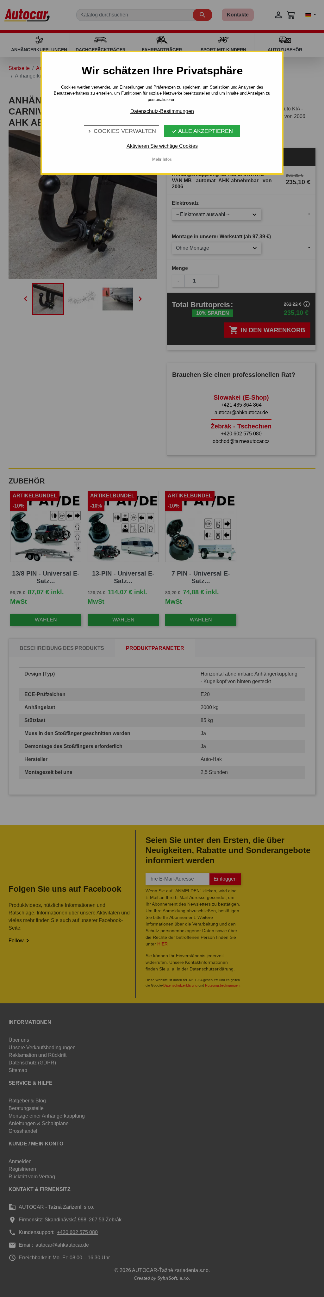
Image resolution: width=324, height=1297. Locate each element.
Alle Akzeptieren (202, 131)
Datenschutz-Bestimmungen (162, 111)
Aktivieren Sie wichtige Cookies (162, 146)
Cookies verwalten (121, 131)
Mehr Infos (162, 159)
